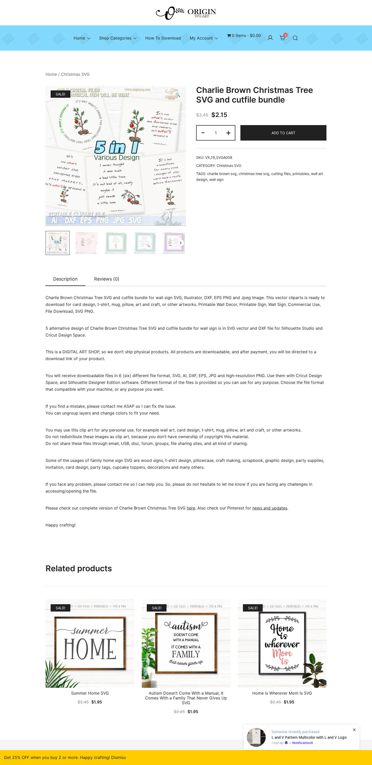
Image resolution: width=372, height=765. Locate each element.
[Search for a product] (295, 38)
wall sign (216, 179)
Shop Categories (115, 38)
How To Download (163, 38)
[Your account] (270, 38)
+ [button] (228, 132)
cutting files (281, 173)
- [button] (203, 132)
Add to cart (283, 133)
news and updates (269, 508)
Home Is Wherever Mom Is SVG (282, 693)
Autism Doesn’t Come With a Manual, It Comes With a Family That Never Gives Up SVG (186, 698)
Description (65, 279)
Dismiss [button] (118, 757)
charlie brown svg (222, 173)
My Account (201, 38)
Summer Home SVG (90, 693)
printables (301, 173)
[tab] (65, 279)
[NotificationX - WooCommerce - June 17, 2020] (301, 737)
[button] (177, 94)
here (191, 508)
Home (79, 38)
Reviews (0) (106, 279)
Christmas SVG (75, 74)
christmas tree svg (254, 173)
